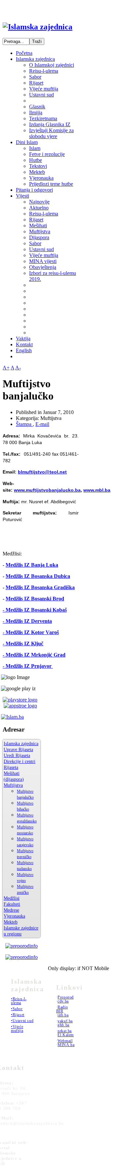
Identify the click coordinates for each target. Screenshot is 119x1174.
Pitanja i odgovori (34, 190)
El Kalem (66, 1035)
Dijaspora (39, 237)
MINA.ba (66, 1044)
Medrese (11, 910)
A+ (6, 367)
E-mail (42, 424)
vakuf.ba (65, 1021)
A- (18, 367)
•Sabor (17, 1008)
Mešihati (38, 225)
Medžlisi (12, 898)
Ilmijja (35, 112)
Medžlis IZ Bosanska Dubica (38, 576)
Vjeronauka (41, 178)
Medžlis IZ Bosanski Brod (35, 598)
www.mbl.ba (96, 490)
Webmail (65, 1041)
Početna (24, 53)
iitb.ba (63, 1015)
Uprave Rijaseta (18, 749)
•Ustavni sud (22, 1020)
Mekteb (37, 172)
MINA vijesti (43, 261)
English (24, 350)
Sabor (35, 77)
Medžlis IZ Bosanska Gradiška (40, 587)
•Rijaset (17, 1014)
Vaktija (23, 338)
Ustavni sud (41, 94)
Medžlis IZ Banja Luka (32, 565)
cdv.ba (63, 1001)
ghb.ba (63, 1025)
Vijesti (22, 196)
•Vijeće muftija (17, 1028)
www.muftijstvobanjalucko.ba (47, 490)
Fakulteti (12, 904)
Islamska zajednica (35, 59)
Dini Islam (27, 142)
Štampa (24, 424)
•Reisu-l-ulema (18, 1001)
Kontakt (24, 344)
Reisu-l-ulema (43, 71)
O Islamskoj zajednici (51, 65)
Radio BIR (62, 1009)
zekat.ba (65, 1031)
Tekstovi (38, 166)
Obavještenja (42, 267)
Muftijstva (39, 231)
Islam (34, 148)
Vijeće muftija (43, 89)
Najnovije (39, 202)
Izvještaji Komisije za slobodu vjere (51, 133)
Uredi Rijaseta (17, 755)
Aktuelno (39, 207)
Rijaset (36, 83)
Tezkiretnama (43, 118)
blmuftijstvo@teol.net (42, 471)
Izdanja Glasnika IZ (49, 124)
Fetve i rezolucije (47, 154)
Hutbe (35, 160)
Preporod (66, 997)
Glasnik (37, 106)
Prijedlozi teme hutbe (51, 184)
